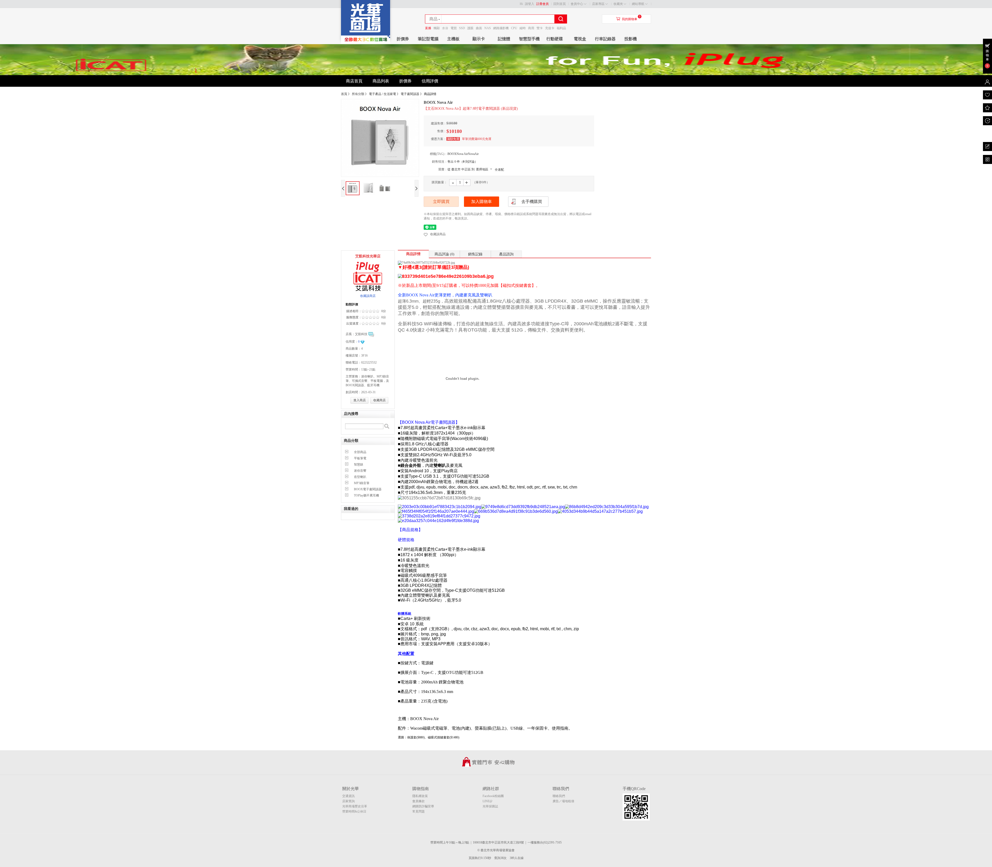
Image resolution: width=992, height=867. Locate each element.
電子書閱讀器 (410, 94)
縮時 (523, 28)
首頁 (344, 94)
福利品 (561, 28)
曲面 (479, 28)
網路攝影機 (501, 28)
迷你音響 (360, 470)
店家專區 (598, 4)
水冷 (445, 28)
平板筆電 (360, 458)
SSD (462, 28)
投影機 (630, 39)
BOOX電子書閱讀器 (368, 489)
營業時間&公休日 (354, 811)
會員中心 (577, 4)
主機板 (453, 39)
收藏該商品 (438, 234)
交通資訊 (348, 796)
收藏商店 (379, 400)
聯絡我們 (559, 796)
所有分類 (358, 94)
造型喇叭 (360, 477)
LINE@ (487, 801)
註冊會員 (542, 4)
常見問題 (418, 811)
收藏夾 (618, 4)
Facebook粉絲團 (493, 796)
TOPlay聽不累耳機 (366, 495)
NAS (487, 28)
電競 (454, 28)
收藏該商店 (368, 296)
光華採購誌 (490, 806)
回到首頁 (559, 4)
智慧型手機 (529, 39)
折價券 (403, 39)
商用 (531, 28)
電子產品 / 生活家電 (382, 94)
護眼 (470, 28)
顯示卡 (478, 39)
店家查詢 (348, 801)
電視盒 (580, 39)
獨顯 (436, 28)
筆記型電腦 (428, 39)
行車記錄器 (605, 39)
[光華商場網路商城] (365, 43)
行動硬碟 (554, 39)
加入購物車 (481, 201)
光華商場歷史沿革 (354, 806)
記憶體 (504, 39)
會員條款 (418, 801)
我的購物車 (629, 19)
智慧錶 (358, 464)
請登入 (529, 4)
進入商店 (359, 400)
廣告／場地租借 (563, 801)
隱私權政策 (420, 796)
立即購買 (441, 201)
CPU (514, 28)
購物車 (987, 55)
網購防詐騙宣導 (423, 806)
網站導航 (638, 4)
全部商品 (360, 452)
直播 (428, 28)
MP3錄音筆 (361, 483)
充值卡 (549, 28)
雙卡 (540, 28)
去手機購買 (531, 201)
